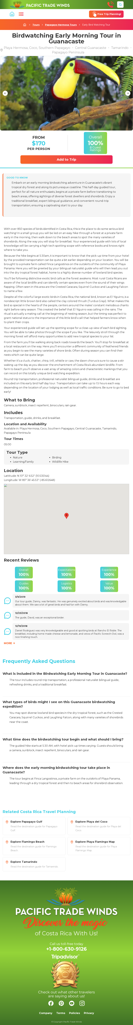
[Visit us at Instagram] (82, 1003)
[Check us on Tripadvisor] (66, 976)
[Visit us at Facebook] (51, 1003)
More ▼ (9, 643)
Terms (60, 1013)
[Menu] (21, 14)
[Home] (39, 4)
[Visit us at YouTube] (71, 1003)
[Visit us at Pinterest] (61, 1003)
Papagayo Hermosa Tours (61, 24)
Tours (36, 24)
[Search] (120, 4)
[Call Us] (111, 4)
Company (45, 1013)
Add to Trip (66, 159)
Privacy (89, 1013)
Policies (74, 1013)
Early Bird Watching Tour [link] (96, 24)
